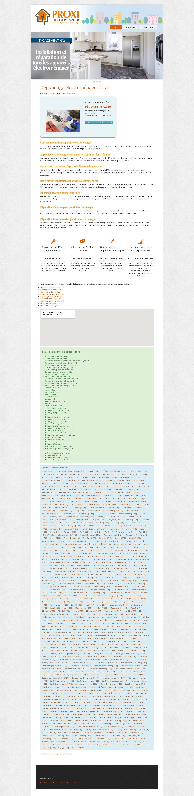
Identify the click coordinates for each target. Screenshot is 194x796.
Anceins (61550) (80, 471)
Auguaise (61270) (134, 474)
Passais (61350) (129, 641)
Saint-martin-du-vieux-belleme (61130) (134, 696)
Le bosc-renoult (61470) (51, 581)
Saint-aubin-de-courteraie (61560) (96, 660)
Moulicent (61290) (63, 629)
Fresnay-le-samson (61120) (74, 538)
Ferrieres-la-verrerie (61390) (126, 532)
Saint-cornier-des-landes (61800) (106, 666)
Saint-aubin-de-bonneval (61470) (69, 660)
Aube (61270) (62, 474)
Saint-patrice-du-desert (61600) (100, 708)
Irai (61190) (65, 547)
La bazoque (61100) (50, 553)
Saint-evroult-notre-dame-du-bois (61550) (103, 672)
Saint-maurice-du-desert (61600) (78, 699)
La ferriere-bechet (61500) (59, 562)
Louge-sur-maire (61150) (119, 605)
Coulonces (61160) (118, 517)
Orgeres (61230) (136, 638)
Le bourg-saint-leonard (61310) (90, 581)
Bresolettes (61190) (94, 495)
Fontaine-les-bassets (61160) (67, 535)
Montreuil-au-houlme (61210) (70, 626)
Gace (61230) (91, 538)
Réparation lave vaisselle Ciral (51, 303)
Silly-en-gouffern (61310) (72, 733)
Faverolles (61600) (70, 532)
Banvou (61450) (124, 480)
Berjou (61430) (105, 489)
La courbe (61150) (99, 559)
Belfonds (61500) (87, 486)
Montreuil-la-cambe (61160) (94, 626)
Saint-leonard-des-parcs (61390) (62, 693)
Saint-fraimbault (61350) (129, 672)
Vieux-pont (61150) (123, 742)
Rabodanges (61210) (98, 647)
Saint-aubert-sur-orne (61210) (125, 657)
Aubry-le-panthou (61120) (99, 474)
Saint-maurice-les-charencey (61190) (106, 699)
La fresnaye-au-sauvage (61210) (83, 565)
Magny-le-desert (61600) (84, 608)
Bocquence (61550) (49, 492)
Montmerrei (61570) (49, 626)
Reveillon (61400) (93, 650)
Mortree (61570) (48, 629)
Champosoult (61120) (63, 508)
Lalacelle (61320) (67, 577)
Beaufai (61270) (126, 483)
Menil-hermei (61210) (65, 617)
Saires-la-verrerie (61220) (114, 726)
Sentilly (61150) (90, 730)
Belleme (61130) (119, 486)
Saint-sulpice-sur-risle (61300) (100, 717)
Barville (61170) (138, 480)
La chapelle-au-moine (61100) (104, 553)
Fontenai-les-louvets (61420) (90, 535)
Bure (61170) (92, 498)
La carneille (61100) (84, 553)
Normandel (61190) (49, 638)
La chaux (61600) (48, 559)
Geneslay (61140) (64, 541)
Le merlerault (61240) (120, 590)
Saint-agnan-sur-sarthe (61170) (127, 654)
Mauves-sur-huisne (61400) (60, 614)
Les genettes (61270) (133, 596)
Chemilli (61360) (49, 511)
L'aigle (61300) (55, 550)
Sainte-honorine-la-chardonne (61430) (56, 723)
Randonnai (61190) (140, 647)
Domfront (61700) (103, 526)
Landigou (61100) (94, 577)
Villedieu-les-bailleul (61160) (52, 745)
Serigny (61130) (135, 730)
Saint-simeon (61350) (79, 717)
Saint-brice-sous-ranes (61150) (83, 663)
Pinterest (66, 782)
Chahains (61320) (61, 504)
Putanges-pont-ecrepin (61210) (76, 647)
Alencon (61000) (48, 471)
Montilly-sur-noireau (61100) (135, 623)
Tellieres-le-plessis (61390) (81, 736)
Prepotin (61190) (56, 647)
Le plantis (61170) (98, 593)
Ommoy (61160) (121, 638)
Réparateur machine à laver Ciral (52, 287)
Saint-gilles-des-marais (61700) (61, 684)
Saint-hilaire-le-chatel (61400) (135, 684)
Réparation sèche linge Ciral (50, 305)
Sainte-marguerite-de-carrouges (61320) (116, 723)
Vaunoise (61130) (80, 742)
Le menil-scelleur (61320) (79, 590)
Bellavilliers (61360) (103, 486)
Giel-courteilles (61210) (81, 541)
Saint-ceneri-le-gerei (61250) (107, 663)
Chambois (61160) (92, 504)
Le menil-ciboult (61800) (121, 587)
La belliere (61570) (67, 553)
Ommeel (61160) (106, 638)
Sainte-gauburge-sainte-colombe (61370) (130, 720)
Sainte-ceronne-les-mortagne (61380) (74, 720)
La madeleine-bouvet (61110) (64, 571)
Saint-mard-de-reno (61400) (112, 693)
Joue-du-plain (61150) (98, 547)
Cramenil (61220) (87, 523)
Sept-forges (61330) (105, 730)
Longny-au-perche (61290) (108, 602)
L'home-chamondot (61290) (113, 550)
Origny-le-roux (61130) (70, 641)
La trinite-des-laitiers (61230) (135, 574)
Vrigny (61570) (63, 748)
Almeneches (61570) (64, 471)
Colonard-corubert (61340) (52, 514)
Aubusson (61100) (118, 474)
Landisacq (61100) (110, 577)
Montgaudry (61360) (115, 623)
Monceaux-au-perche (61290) (102, 620)
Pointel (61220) (89, 644)
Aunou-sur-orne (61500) (86, 477)
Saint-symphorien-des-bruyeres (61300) (128, 717)
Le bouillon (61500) (69, 581)
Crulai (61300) (132, 523)
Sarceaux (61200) (132, 726)
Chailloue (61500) (77, 504)
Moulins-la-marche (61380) (82, 629)
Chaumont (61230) (142, 508)
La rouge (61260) (77, 574)
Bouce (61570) (66, 495)
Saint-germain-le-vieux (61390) (88, 681)
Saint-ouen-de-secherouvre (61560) (106, 705)
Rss (74, 782)
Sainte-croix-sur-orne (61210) (101, 720)
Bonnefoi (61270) (133, 492)
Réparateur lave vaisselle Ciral (51, 290)
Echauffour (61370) (72, 529)
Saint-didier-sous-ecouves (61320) (127, 669)
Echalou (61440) (56, 529)
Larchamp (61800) (126, 577)
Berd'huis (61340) (91, 489)
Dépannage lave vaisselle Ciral (51, 296)
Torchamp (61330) (49, 739)
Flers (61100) (143, 532)
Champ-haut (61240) (109, 504)
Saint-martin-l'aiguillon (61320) (53, 699)
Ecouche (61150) (117, 529)
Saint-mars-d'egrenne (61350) (136, 693)
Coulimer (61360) (87, 517)
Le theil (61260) (56, 596)
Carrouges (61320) (90, 501)
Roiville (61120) (117, 650)
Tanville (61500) (63, 736)
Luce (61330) (55, 608)
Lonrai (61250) (76, 605)
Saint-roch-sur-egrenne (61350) (135, 714)
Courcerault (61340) (82, 520)
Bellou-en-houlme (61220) (137, 486)
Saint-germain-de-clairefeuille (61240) (55, 678)
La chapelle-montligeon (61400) (69, 556)
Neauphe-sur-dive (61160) (88, 632)
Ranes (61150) (47, 650)
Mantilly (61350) (64, 611)
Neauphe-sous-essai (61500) (66, 632)
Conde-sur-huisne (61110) (106, 514)
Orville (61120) (86, 641)
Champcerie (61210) (127, 504)
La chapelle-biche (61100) (127, 553)
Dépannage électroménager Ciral (74, 87)
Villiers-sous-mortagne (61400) (96, 745)
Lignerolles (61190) (49, 602)
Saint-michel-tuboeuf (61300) (80, 702)
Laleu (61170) (80, 577)
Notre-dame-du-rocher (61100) (70, 638)
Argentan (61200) (135, 471)
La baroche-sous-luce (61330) (137, 550)
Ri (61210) (105, 650)
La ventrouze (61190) (50, 577)
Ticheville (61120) (118, 736)
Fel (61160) (109, 532)
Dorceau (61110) (136, 526)
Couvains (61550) (72, 523)
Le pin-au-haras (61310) (59, 593)
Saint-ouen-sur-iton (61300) (52, 708)
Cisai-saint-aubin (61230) (95, 511)
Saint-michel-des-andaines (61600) (54, 702)
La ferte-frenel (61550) (103, 562)
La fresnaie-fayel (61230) (59, 565)
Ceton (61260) (47, 504)
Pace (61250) (99, 641)
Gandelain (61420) (105, 538)
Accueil (116, 27)
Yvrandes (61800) (78, 748)
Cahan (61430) (132, 498)
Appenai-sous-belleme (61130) (115, 471)
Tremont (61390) (119, 739)
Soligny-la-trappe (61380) (93, 733)
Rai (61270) (126, 647)
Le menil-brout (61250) (101, 587)
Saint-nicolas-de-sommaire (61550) (106, 702)
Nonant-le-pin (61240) (139, 635)
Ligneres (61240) (140, 599)
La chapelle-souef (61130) (117, 556)
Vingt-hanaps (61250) (134, 745)
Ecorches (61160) (101, 529)
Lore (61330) (89, 605)
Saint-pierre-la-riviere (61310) (53, 714)
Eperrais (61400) (132, 529)
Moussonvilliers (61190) (125, 629)
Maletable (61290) (48, 611)
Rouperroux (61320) (71, 654)
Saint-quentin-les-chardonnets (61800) (107, 714)
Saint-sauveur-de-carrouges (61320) (55, 717)
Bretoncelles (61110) (125, 495)
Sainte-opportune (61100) (64, 726)
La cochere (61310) (64, 559)
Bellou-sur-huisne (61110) (72, 489)
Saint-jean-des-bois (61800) (123, 687)
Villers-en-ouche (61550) (73, 745)
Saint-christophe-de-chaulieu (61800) (133, 663)
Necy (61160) (106, 632)
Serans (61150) (121, 730)
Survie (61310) (122, 733)
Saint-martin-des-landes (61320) (78, 696)
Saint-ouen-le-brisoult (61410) (132, 705)
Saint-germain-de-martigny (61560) (113, 678)
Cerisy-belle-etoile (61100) (136, 501)
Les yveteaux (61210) (123, 599)
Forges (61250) (131, 535)
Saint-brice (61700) (62, 663)
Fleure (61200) (48, 535)
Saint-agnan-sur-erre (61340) (103, 654)
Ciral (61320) (79, 511)
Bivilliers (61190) (120, 489)
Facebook (45, 782)
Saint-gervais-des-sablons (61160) (114, 681)
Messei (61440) (68, 620)
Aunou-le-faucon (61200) (65, 477)
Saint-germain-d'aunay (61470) (133, 675)
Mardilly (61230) (130, 611)
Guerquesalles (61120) (73, 544)
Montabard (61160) (62, 623)
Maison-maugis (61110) (119, 608)
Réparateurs (130, 27)
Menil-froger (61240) (128, 614)
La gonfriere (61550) (123, 565)
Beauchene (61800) (111, 483)
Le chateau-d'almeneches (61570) (69, 584)
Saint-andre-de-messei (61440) (74, 657)
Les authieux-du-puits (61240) (92, 596)
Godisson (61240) (131, 541)
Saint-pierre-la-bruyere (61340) (137, 711)
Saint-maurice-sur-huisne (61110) (135, 699)
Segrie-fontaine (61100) (58, 730)
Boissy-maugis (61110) (101, 492)
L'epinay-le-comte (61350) (73, 550)
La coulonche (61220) (82, 559)
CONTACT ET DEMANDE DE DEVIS (99, 122)
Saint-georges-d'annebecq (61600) (76, 675)
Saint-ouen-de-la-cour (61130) (79, 705)
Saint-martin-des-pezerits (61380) (105, 696)
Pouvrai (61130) (122, 644)
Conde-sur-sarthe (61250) (127, 514)
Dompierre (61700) (120, 526)
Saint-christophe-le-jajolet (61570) (54, 666)
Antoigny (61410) (95, 471)
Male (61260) (135, 608)
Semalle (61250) (76, 730)
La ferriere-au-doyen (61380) (119, 559)
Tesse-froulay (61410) (101, 736)
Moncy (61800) (121, 620)
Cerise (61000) (119, 501)
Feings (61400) (96, 532)
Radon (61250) (113, 647)
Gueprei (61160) (56, 544)
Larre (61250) (141, 577)
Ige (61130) (54, 547)
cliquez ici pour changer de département (57, 754)
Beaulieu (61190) (56, 486)
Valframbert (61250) (63, 742)
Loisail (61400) (90, 602)
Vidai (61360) (109, 742)
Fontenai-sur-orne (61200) (113, 535)
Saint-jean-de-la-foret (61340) (100, 687)
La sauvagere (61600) (94, 574)
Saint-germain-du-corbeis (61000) (62, 681)
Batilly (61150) (47, 483)
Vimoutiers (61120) (117, 745)
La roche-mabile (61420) (59, 574)
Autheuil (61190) (103, 477)
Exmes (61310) (55, 532)
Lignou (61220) (64, 602)
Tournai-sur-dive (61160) (85, 739)
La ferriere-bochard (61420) (82, 562)
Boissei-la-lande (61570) (81, 492)
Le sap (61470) (130, 593)
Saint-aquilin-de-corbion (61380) (99, 657)
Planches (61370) (75, 644)
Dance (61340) (89, 526)
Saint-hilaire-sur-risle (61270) (76, 687)
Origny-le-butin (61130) (50, 641)
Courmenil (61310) (131, 520)
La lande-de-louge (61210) (81, 568)
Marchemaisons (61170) (113, 611)
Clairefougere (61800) (115, 511)
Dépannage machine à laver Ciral (52, 294)
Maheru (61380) (102, 608)
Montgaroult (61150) (97, 623)
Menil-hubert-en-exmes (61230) (87, 617)
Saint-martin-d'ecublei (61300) (53, 696)
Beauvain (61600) (71, 486)
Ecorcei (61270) (87, 529)
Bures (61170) (105, 498)
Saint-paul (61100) (121, 708)
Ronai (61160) (131, 650)
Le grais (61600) (107, 584)
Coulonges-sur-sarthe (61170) (61, 520)
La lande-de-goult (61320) (59, 568)
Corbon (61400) (56, 517)
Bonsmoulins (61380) (50, 495)
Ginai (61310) (97, 541)
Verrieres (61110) (95, 742)
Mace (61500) (68, 608)
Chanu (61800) (127, 508)
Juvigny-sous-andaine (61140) (119, 547)
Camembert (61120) (57, 501)
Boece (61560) (64, 492)
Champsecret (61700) (96, 508)
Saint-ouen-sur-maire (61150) (75, 708)
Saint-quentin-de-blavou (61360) (78, 714)
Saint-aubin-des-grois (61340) (122, 660)
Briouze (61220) (48, 498)
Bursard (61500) (119, 498)
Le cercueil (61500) (111, 581)
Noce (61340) (123, 635)
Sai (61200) (86, 654)
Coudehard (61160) (71, 517)
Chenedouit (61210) (65, 511)
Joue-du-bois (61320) (79, 547)
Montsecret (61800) (114, 626)
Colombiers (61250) (133, 511)
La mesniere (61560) (85, 571)
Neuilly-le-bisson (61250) (122, 632)
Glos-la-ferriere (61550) (113, 541)
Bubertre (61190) (79, 498)
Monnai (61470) (135, 620)
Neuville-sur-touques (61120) (82, 635)
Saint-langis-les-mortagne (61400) (117, 690)
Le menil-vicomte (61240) (100, 590)
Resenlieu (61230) (77, 650)
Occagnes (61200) (91, 638)
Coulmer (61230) (102, 517)
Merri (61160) (55, 620)
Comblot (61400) (70, 514)
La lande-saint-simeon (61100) (124, 568)
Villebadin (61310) (139, 742)
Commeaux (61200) (86, 514)
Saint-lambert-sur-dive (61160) (91, 690)
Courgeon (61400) (98, 520)
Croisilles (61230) (102, 523)
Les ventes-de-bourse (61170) (102, 599)
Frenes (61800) (55, 538)
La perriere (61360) (124, 571)
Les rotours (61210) (63, 599)
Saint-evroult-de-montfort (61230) (72, 672)
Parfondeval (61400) (113, 641)
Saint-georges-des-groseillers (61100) (105, 675)
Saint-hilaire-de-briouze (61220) (86, 684)
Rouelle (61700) (56, 654)
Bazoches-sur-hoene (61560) (90, 483)
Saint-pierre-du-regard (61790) (112, 711)
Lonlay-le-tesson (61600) (59, 605)
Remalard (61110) (61, 650)
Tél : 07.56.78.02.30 (98, 107)
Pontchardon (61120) (105, 644)
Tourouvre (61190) (103, 739)
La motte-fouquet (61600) (105, 571)
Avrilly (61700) (74, 480)
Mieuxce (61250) (83, 620)
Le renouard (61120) (115, 593)
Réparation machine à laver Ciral (52, 301)
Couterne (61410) (56, 523)
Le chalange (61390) (128, 581)
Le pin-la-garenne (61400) (79, 593)
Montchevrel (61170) (79, 623)
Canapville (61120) (74, 501)
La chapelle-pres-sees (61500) (94, 556)
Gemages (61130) (48, 541)
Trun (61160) (132, 739)
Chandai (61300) (113, 508)
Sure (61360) (109, 733)
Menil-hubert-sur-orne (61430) (112, 617)
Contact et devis (147, 27)
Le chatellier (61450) (91, 584)
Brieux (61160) (141, 495)
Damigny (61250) (74, 526)
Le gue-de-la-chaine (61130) (126, 584)
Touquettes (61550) (65, 739)
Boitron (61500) (118, 492)
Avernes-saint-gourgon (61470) (123, 477)
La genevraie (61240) (105, 565)
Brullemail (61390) (63, 498)
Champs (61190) (80, 508)
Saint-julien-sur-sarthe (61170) (66, 690)
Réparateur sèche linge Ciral (50, 292)
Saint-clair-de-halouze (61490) (80, 666)
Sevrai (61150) (55, 733)
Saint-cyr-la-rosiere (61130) (130, 666)
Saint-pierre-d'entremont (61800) (62, 711)
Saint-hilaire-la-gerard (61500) (111, 684)
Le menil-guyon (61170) (58, 590)
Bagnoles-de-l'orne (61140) (92, 480)
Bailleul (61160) (110, 480)
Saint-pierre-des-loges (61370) (88, 711)
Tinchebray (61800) (135, 736)
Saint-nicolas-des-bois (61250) (133, 702)
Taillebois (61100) (136, 733)
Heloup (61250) (134, 544)
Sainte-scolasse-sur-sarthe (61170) (89, 726)
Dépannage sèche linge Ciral (50, 299)
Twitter (55, 782)
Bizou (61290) (134, 489)
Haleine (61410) (105, 544)
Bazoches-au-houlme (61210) (66, 483)
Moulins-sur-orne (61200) (104, 629)
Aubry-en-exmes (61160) (78, 474)
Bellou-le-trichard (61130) (51, 489)
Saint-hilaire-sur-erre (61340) (52, 687)
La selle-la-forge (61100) (113, 574)
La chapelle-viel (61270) (138, 556)
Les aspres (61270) (71, 596)
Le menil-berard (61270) (81, 587)
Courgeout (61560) (115, 520)
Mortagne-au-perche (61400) (134, 626)
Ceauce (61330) (105, 501)
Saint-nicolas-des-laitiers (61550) (54, 705)
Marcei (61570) (78, 611)
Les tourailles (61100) (80, 599)
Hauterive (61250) (120, 544)
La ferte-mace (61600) (122, 562)
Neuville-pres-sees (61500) (60, 635)
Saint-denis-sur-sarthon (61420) (100, 669)
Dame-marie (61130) (57, 526)
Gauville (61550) (135, 538)
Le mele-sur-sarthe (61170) (60, 587)
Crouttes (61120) (117, 523)
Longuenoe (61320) (128, 602)
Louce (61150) (102, 605)
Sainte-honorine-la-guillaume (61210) (86, 723)
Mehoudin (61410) (94, 614)
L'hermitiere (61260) (92, 550)
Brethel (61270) (109, 495)
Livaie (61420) (78, 602)
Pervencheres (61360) (58, 644)
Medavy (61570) (79, 614)
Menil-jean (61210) (133, 617)
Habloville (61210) (90, 544)
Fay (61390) (84, 532)
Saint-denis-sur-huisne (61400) (75, 669)
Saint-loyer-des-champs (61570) (87, 693)
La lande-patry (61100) (102, 568)
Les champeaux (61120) (114, 596)
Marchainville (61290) (94, 611)
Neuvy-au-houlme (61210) (105, 635)
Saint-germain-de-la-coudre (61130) (85, 678)
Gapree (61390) (120, 538)
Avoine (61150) (61, 480)
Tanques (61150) (48, 736)
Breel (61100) (79, 495)
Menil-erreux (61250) (110, 614)
